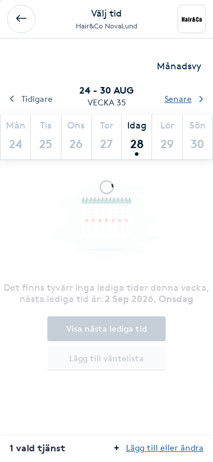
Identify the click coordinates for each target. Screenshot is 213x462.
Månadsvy (179, 66)
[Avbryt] (21, 19)
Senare (178, 99)
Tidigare (37, 99)
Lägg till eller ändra (165, 447)
